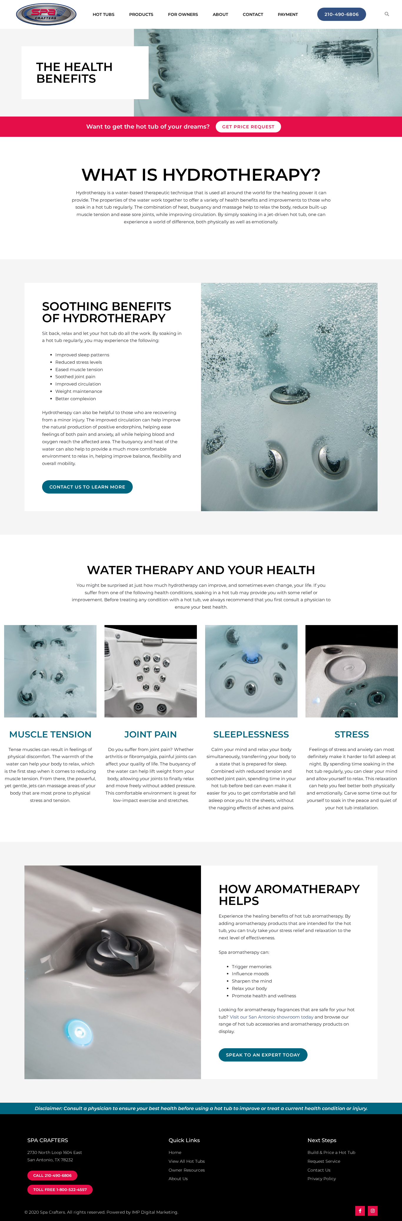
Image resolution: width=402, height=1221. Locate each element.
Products (141, 14)
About (220, 14)
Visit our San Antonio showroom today (271, 1017)
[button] (387, 14)
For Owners (183, 14)
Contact (253, 14)
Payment (288, 14)
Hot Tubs (103, 14)
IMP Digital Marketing (154, 1212)
